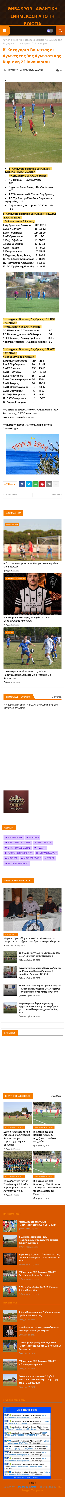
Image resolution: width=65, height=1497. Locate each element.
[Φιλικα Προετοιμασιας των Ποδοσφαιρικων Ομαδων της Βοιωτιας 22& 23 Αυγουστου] (10, 1241)
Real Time (26, 1477)
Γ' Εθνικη (41, 847)
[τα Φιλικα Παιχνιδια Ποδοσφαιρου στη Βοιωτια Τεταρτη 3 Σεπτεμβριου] (10, 957)
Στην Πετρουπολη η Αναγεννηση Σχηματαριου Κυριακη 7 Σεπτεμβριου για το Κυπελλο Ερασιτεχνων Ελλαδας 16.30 (38, 1008)
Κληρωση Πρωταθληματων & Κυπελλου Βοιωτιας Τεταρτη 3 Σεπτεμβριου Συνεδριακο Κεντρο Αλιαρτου (32, 940)
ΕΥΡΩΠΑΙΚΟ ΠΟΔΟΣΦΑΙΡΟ (20, 853)
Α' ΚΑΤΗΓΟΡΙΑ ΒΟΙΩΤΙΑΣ (19, 842)
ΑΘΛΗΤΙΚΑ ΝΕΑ (44, 842)
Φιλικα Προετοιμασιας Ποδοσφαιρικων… (25, 1416)
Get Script (17, 1477)
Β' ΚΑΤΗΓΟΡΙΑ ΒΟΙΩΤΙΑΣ (19, 847)
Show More (56, 1095)
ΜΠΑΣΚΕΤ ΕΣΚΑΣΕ (32, 858)
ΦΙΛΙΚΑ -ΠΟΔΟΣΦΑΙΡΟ (18, 863)
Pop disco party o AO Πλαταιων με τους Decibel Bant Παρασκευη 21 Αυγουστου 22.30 (39, 1257)
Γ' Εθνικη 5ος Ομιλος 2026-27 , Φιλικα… (26, 1422)
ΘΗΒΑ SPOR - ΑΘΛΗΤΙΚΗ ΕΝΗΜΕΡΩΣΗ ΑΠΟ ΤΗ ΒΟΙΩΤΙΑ (33, 16)
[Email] (49, 484)
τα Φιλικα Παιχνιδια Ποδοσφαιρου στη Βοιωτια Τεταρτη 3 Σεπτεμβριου (39, 954)
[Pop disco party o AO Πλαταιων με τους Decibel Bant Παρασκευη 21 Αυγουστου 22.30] (10, 1259)
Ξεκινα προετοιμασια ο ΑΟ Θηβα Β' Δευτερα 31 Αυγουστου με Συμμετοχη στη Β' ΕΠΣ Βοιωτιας (17, 1138)
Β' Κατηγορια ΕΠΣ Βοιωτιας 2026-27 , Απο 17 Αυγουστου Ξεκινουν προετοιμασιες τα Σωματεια (47, 1187)
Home (32, 1482)
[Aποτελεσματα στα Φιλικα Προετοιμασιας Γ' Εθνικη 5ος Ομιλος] (10, 1226)
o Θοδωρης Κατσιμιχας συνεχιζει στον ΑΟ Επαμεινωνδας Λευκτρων (28, 619)
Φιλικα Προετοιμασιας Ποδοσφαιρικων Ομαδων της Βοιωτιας (31, 565)
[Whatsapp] (35, 484)
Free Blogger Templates (42, 1488)
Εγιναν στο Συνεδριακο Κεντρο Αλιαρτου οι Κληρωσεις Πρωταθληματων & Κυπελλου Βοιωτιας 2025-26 (40, 970)
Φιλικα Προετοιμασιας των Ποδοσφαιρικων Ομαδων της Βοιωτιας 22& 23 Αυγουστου (39, 1239)
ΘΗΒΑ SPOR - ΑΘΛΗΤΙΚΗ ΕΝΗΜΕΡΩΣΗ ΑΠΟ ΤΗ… (25, 1434)
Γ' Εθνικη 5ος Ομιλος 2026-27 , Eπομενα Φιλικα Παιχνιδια (38, 1289)
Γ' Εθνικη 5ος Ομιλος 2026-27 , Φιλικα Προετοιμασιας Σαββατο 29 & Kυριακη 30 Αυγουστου (27, 675)
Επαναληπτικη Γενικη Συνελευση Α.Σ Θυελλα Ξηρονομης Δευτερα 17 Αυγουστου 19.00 (17, 1185)
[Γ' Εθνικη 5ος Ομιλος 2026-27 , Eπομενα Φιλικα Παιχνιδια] (10, 1291)
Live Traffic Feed (27, 1409)
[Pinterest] (42, 484)
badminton (34, 837)
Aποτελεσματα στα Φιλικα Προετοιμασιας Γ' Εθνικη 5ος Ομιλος (37, 1223)
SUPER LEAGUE (15, 837)
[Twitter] (29, 484)
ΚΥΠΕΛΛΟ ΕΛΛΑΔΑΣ (48, 853)
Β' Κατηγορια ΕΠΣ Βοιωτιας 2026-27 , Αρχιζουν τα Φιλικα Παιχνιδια (44, 1136)
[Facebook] (22, 484)
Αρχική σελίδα (10, 39)
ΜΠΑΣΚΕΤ (12, 858)
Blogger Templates (27, 1486)
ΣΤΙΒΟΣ (50, 858)
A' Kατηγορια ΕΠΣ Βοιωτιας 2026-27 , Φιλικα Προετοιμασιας (37, 1362)
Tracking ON (36, 1477)
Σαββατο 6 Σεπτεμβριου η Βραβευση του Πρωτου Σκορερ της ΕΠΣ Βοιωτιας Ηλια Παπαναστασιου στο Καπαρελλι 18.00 (40, 988)
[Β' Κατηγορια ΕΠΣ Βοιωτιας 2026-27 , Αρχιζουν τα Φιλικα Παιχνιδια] (10, 1276)
